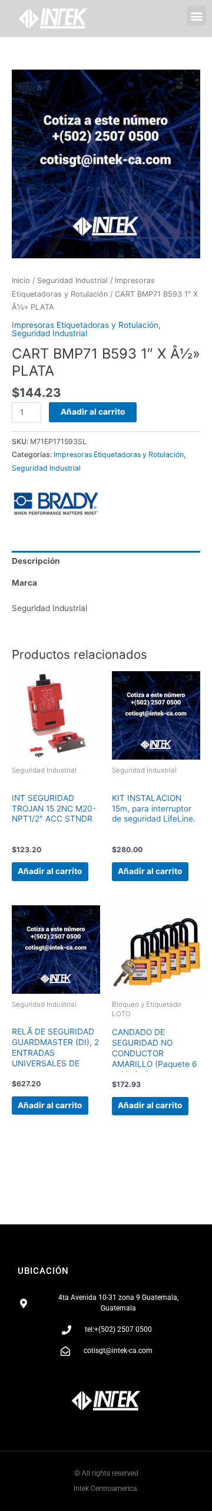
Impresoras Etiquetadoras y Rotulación (85, 325)
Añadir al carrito (93, 411)
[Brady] (56, 503)
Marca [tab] (24, 582)
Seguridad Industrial (72, 280)
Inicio (21, 280)
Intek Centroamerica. (106, 1488)
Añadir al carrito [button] (50, 871)
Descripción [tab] (36, 561)
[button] (196, 15)
